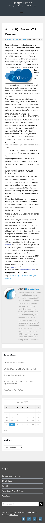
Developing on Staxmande (12, 476)
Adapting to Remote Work (14, 390)
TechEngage (31, 512)
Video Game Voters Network (13, 491)
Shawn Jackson (13, 39)
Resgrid (8, 245)
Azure (23, 39)
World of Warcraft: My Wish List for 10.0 (20, 369)
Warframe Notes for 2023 (14, 363)
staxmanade (15, 267)
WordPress (14, 515)
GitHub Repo (7, 481)
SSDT (31, 276)
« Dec (6, 430)
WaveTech (6, 496)
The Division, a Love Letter (14, 375)
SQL (18, 276)
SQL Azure (24, 276)
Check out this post (27, 270)
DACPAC (12, 276)
